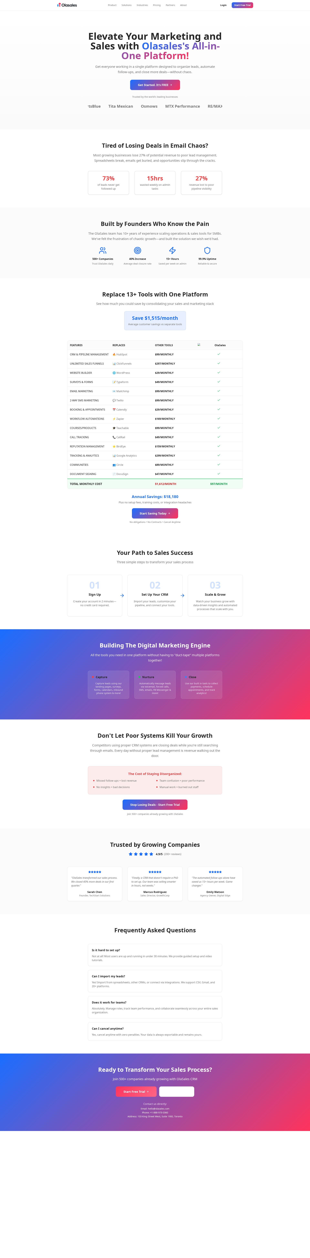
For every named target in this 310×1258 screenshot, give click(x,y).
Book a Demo (176, 1092)
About (183, 5)
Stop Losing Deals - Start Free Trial (155, 805)
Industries (142, 5)
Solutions (127, 5)
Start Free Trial (242, 5)
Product (112, 5)
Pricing (157, 5)
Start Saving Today (153, 513)
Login (223, 5)
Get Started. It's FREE (153, 85)
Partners (170, 5)
